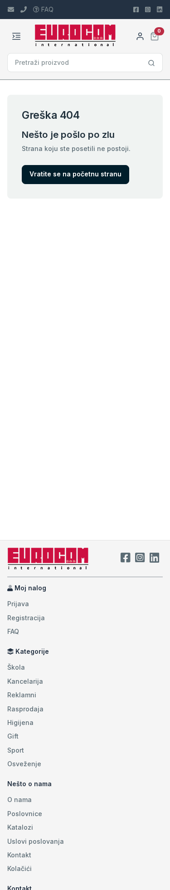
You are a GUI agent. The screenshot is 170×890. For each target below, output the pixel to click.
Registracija (26, 618)
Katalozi (20, 827)
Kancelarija (25, 681)
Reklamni (21, 695)
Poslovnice (24, 813)
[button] (154, 35)
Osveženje (24, 764)
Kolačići (19, 868)
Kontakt (19, 855)
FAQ (46, 9)
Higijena (20, 722)
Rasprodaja (25, 709)
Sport (15, 750)
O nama (19, 799)
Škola (16, 667)
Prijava (18, 604)
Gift (13, 736)
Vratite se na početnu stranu (75, 174)
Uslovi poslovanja (35, 841)
